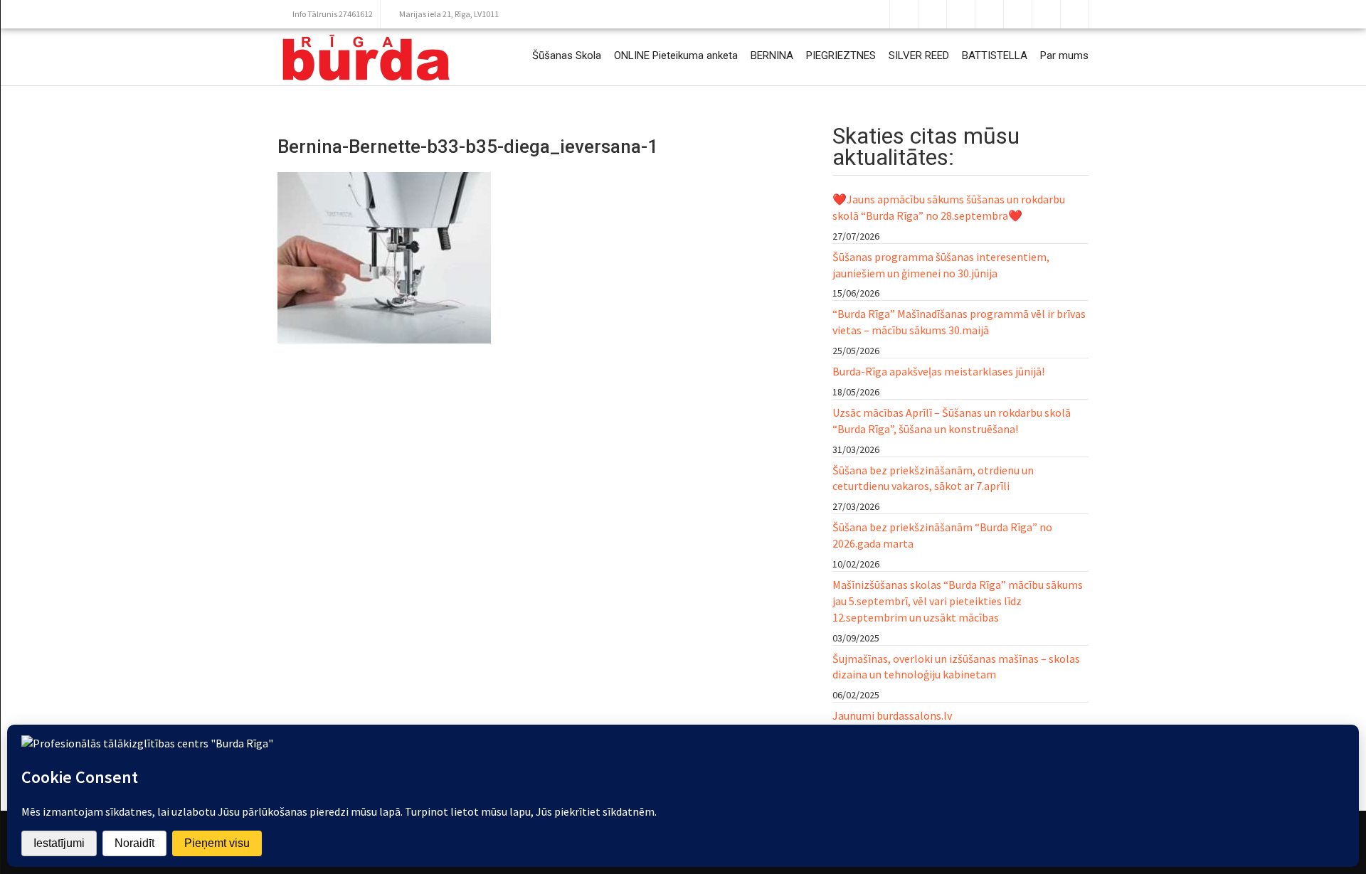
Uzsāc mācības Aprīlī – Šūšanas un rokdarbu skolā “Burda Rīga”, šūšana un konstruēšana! (951, 420)
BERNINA (772, 55)
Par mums (1064, 55)
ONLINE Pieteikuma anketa (676, 55)
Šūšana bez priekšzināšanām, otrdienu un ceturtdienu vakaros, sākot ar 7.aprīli (933, 478)
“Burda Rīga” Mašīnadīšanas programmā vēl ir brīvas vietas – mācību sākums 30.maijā (959, 322)
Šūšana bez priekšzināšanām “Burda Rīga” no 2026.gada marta (942, 535)
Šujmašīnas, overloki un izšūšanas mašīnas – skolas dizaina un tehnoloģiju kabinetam (956, 666)
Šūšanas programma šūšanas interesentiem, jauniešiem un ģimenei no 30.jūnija (940, 265)
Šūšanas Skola (566, 55)
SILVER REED (919, 55)
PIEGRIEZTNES (841, 55)
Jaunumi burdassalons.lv (892, 715)
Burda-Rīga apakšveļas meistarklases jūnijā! (938, 371)
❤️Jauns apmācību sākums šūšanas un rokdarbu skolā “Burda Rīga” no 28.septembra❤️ (948, 207)
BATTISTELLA (994, 55)
